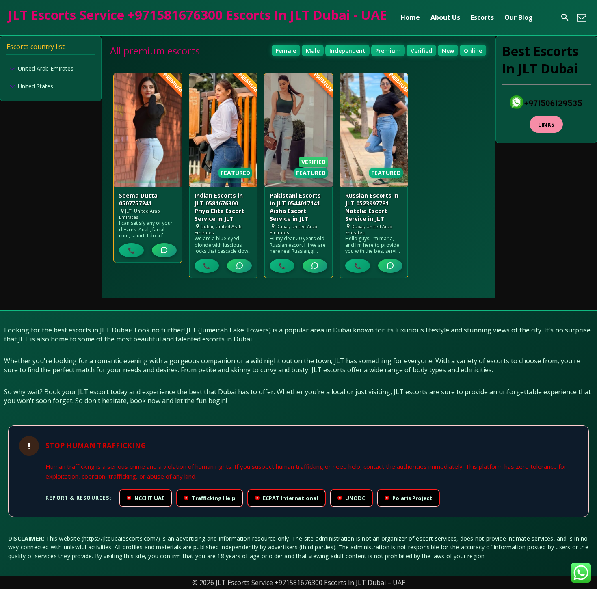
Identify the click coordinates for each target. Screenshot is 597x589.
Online (473, 50)
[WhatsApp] (164, 250)
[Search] (565, 17)
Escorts (482, 17)
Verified (421, 50)
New (448, 50)
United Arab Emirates (46, 68)
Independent (347, 50)
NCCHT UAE (146, 498)
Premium (388, 50)
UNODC (352, 498)
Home (410, 17)
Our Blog (518, 17)
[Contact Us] (581, 17)
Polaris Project (409, 498)
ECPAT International (287, 498)
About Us (445, 17)
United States (35, 86)
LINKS (546, 124)
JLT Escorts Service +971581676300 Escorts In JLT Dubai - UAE (197, 15)
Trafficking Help (210, 498)
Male (313, 50)
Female (286, 50)
